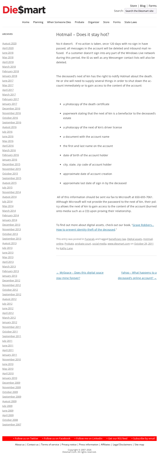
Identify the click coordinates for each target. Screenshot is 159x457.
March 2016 (9, 150)
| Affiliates (104, 444)
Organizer (93, 22)
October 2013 (10, 234)
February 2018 (10, 71)
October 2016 (10, 117)
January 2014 (9, 220)
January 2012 (9, 322)
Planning (38, 22)
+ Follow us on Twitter (25, 438)
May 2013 (7, 257)
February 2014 (10, 215)
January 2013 (9, 275)
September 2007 (11, 424)
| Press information (87, 444)
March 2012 (9, 317)
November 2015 (11, 169)
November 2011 (11, 327)
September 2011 (11, 336)
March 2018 (9, 66)
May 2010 (7, 368)
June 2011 (7, 345)
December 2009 (11, 382)
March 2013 (9, 266)
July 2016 (7, 131)
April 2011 (8, 350)
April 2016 (8, 145)
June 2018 (7, 52)
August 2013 (9, 243)
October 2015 (10, 173)
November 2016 (11, 113)
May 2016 (7, 141)
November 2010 (11, 359)
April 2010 (8, 373)
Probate (79, 22)
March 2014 (9, 210)
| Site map (138, 444)
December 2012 (11, 280)
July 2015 (7, 187)
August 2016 (9, 127)
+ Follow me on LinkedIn (88, 438)
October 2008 (10, 420)
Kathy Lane (66, 248)
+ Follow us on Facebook (56, 438)
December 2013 (11, 224)
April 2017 (8, 90)
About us (20, 444)
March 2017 (9, 94)
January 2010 (9, 378)
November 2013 (11, 229)
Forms (153, 6)
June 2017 (7, 80)
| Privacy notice (68, 444)
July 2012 (7, 303)
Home (25, 22)
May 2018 (7, 57)
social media (99, 243)
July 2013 (7, 248)
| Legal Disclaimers (121, 444)
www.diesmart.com (119, 243)
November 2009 (11, 387)
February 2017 (10, 99)
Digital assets (134, 239)
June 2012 (7, 308)
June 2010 (7, 364)
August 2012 (9, 299)
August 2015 (9, 183)
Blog (143, 6)
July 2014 (7, 201)
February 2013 (10, 271)
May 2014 (7, 206)
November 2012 (11, 285)
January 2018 (9, 76)
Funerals (90, 239)
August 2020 (9, 43)
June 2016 (7, 136)
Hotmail (148, 239)
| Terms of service (49, 444)
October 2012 (10, 289)
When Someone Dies (59, 22)
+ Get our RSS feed (116, 438)
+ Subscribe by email (143, 438)
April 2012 (8, 313)
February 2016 (10, 155)
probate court (83, 243)
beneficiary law (117, 239)
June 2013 (7, 252)
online (59, 243)
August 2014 (9, 196)
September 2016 (11, 122)
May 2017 (7, 85)
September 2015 (11, 178)
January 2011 (9, 354)
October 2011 (10, 331)
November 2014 (11, 192)
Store (133, 6)
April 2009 (8, 415)
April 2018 (8, 62)
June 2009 (7, 410)
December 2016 (11, 108)
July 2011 (7, 341)
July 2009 (7, 406)
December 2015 (11, 164)
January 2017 (9, 104)
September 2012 (11, 294)
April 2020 (8, 48)
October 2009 (10, 392)
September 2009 (11, 396)
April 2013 (8, 262)
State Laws (130, 22)
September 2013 (11, 238)
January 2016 (9, 159)
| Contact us (32, 444)
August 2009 (9, 401)
